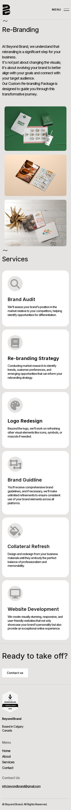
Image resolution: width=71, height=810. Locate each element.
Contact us (15, 673)
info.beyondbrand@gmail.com (21, 786)
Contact (7, 768)
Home (6, 751)
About (6, 756)
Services (8, 762)
